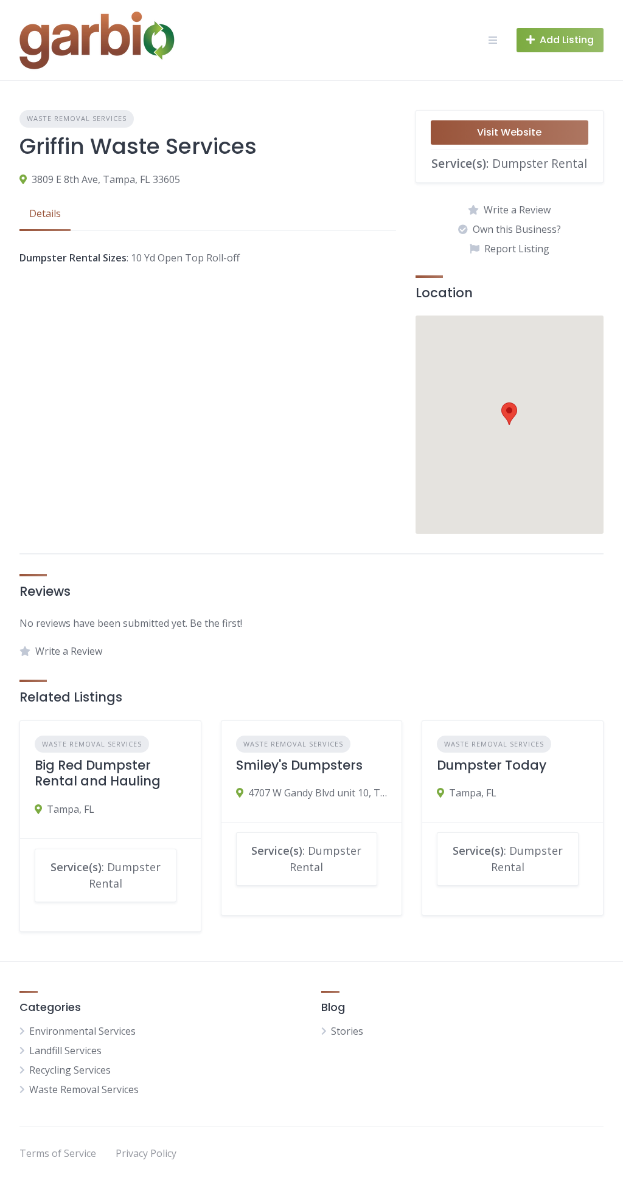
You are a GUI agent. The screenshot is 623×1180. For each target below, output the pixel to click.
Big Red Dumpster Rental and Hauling (98, 773)
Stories (347, 1031)
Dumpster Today (491, 765)
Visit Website (509, 132)
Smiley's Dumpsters (299, 765)
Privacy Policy (146, 1153)
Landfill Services (65, 1050)
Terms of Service (57, 1153)
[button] (509, 414)
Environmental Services (82, 1031)
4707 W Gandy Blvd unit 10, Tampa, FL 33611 (318, 792)
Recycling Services (70, 1070)
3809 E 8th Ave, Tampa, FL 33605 (106, 179)
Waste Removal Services (77, 118)
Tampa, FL (70, 809)
